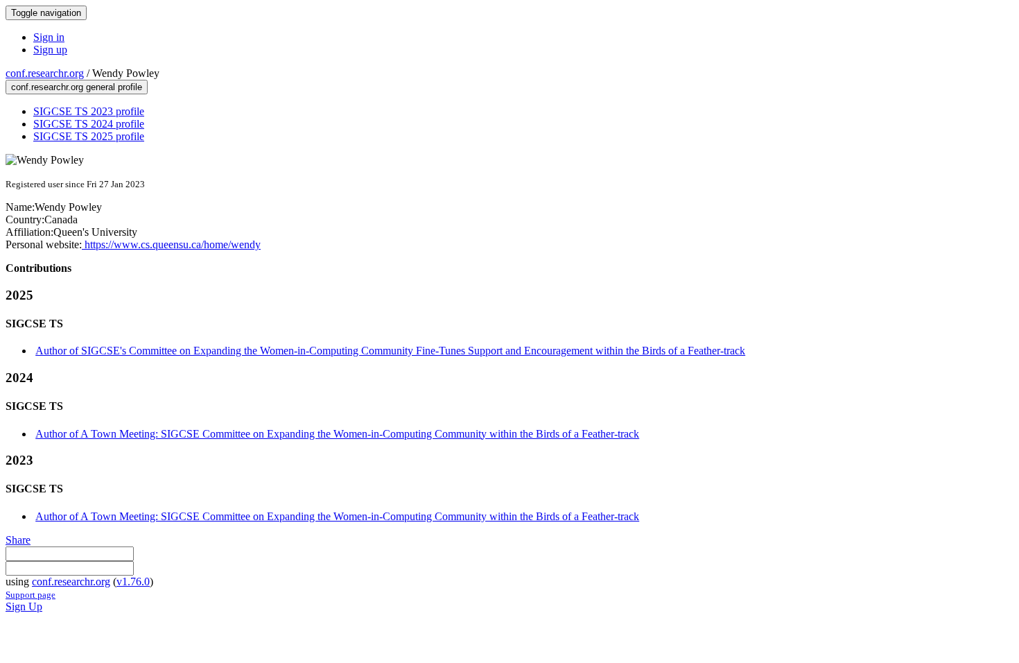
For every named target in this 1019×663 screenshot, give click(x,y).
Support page (30, 594)
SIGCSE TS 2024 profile (88, 124)
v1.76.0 (133, 581)
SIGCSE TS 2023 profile (88, 111)
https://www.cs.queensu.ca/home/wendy (171, 244)
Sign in (48, 37)
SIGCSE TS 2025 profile (88, 136)
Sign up (50, 49)
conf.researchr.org (45, 73)
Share (18, 540)
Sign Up (24, 606)
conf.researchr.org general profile (76, 87)
